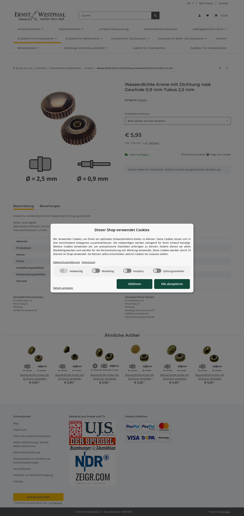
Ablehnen (134, 284)
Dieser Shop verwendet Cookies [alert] (122, 229)
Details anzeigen (63, 288)
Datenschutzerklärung (66, 262)
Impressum (88, 262)
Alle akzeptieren (172, 284)
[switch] (64, 271)
